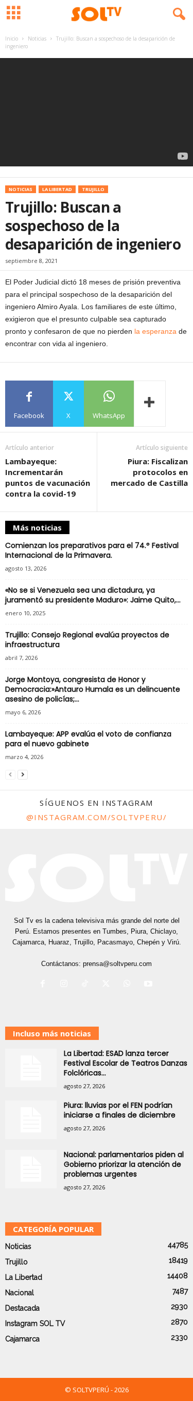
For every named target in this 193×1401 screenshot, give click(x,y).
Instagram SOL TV (35, 1323)
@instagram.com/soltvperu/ (96, 817)
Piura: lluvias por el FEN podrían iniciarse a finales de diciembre (120, 1110)
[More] (150, 404)
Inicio (11, 38)
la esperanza (155, 331)
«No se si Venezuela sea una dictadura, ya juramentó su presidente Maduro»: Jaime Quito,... (93, 595)
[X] (108, 985)
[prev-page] (10, 774)
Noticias (37, 38)
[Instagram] (66, 985)
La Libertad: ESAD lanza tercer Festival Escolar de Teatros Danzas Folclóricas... (125, 1063)
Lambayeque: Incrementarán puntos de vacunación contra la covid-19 (47, 477)
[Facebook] (45, 985)
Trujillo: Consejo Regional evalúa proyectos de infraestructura (87, 640)
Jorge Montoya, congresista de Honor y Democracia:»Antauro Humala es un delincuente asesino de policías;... (92, 689)
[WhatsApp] (129, 985)
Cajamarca (22, 1339)
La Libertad (57, 189)
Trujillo (93, 189)
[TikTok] (87, 985)
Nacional (19, 1293)
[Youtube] (149, 985)
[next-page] (22, 774)
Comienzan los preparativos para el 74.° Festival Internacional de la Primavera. (92, 550)
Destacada (22, 1308)
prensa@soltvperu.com (117, 964)
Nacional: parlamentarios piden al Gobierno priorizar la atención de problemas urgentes (124, 1164)
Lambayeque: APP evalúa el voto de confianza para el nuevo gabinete (88, 739)
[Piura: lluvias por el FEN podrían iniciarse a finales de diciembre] (31, 1120)
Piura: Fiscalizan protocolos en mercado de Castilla (149, 472)
